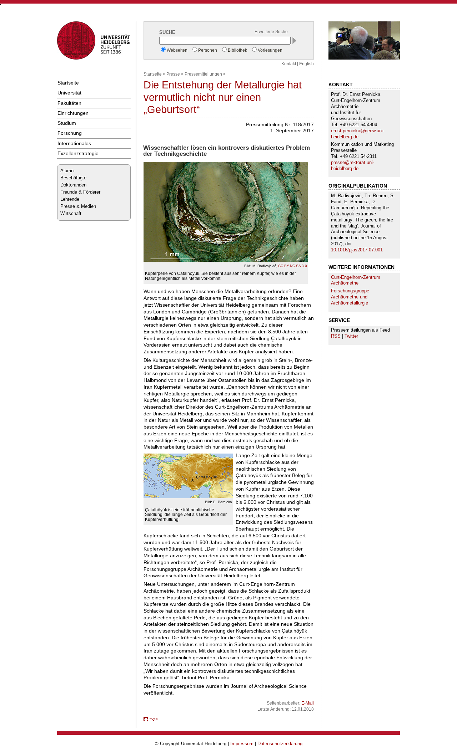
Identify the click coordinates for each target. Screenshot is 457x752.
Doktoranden (73, 185)
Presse (173, 74)
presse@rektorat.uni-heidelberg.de (352, 165)
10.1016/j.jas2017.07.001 (357, 249)
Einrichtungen (73, 113)
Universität (69, 93)
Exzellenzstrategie (78, 153)
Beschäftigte (73, 177)
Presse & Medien (78, 206)
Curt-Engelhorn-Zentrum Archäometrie (355, 280)
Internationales (74, 143)
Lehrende (69, 199)
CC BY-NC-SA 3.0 (292, 266)
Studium (66, 123)
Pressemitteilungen (203, 74)
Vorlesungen (270, 50)
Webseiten (177, 50)
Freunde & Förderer (80, 192)
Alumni (67, 170)
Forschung (69, 133)
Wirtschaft (70, 213)
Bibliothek (237, 50)
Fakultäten (69, 103)
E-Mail (307, 703)
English (306, 64)
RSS (336, 336)
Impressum (241, 743)
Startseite (68, 83)
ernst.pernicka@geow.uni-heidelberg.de (357, 133)
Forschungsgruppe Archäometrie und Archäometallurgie (350, 297)
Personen (207, 50)
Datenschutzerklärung (279, 743)
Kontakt (288, 64)
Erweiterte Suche (271, 32)
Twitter (351, 336)
